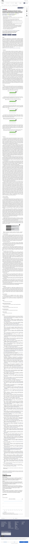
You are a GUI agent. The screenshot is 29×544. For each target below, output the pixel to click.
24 (19, 149)
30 (22, 153)
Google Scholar (21, 320)
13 (3, 69)
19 (22, 142)
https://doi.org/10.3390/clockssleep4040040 (14, 30)
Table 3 (4, 105)
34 (20, 171)
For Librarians (9, 525)
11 (5, 255)
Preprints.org (16, 524)
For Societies (9, 527)
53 (10, 257)
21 (6, 143)
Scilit (7, 321)
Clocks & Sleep (2, 518)
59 (18, 284)
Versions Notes (14, 34)
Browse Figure (9, 34)
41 (3, 175)
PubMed (9, 321)
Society (10, 33)
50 (22, 259)
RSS (13, 518)
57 (6, 278)
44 (14, 180)
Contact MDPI (2, 525)
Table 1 (17, 89)
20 (5, 143)
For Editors (9, 524)
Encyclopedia (16, 527)
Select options (3, 533)
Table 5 (10, 128)
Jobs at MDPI (2, 526)
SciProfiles (16, 526)
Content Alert (16, 518)
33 (15, 157)
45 (14, 200)
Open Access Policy (3, 524)
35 (6, 159)
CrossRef (5, 321)
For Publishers (9, 526)
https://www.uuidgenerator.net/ (19, 441)
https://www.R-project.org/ (12, 464)
